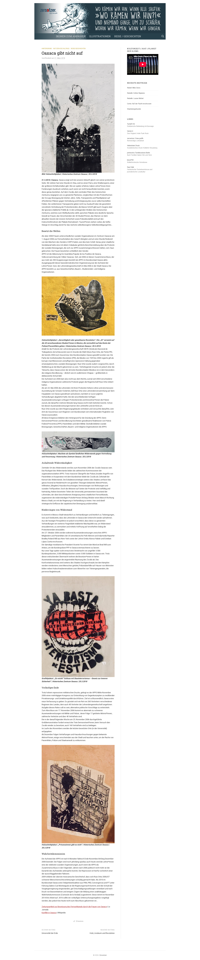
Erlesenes (79, 921)
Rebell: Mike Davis (133, 88)
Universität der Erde (50, 933)
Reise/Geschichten (78, 48)
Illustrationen (100, 36)
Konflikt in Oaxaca (49, 913)
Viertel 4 (130, 131)
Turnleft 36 (131, 124)
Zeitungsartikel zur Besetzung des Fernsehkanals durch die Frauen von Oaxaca (74, 907)
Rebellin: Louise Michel (135, 98)
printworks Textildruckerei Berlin (138, 153)
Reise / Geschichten (127, 36)
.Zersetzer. (103, 955)
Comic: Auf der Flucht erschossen (139, 104)
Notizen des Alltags (61, 48)
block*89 (130, 160)
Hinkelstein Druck (133, 146)
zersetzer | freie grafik (135, 138)
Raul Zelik (130, 167)
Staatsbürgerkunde (134, 109)
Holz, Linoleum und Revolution (102, 933)
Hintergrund (47, 48)
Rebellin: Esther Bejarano (136, 93)
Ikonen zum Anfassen (71, 36)
